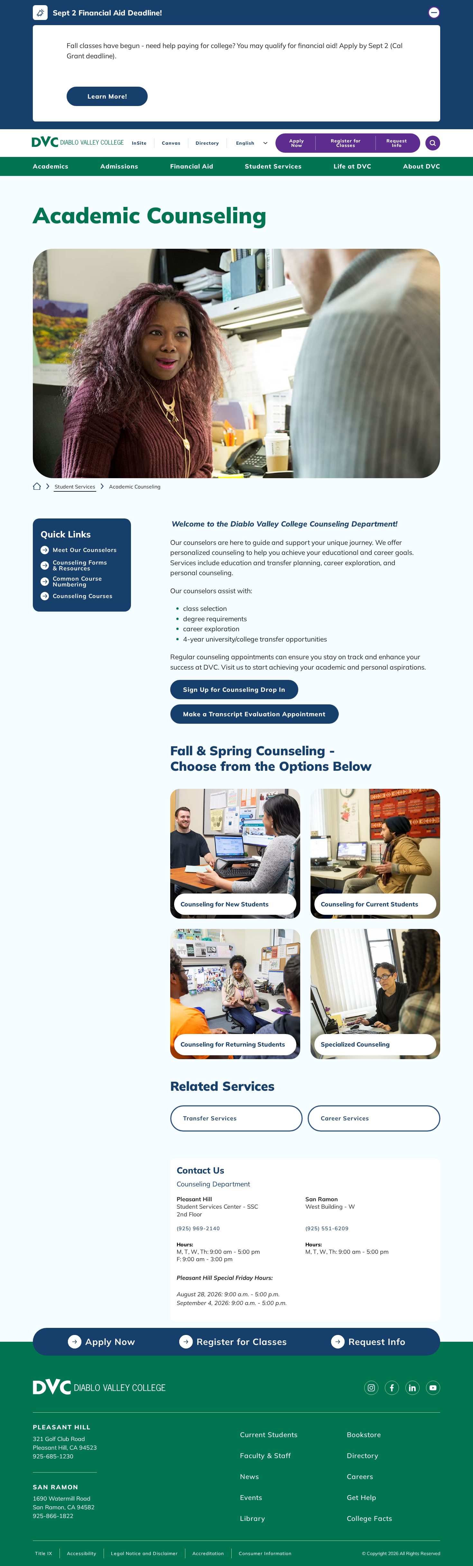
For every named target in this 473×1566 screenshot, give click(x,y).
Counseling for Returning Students (233, 1044)
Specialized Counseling (355, 1044)
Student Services (75, 486)
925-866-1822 (53, 1516)
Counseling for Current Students (369, 904)
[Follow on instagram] (371, 1388)
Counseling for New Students (225, 904)
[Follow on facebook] (392, 1388)
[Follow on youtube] (433, 1388)
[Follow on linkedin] (412, 1388)
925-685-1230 (53, 1456)
